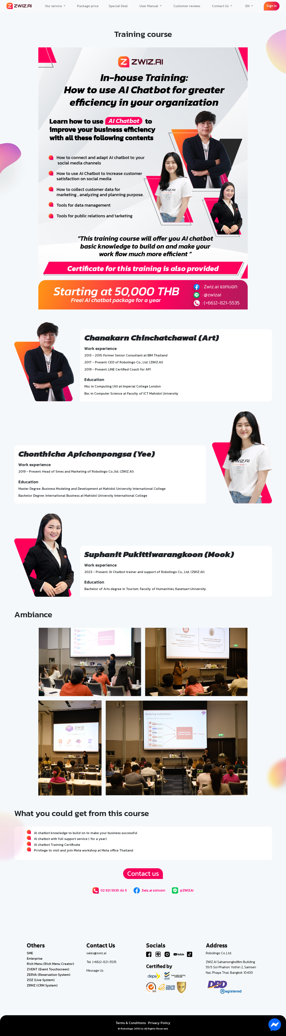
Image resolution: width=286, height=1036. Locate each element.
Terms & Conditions (131, 1022)
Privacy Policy (159, 1022)
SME (30, 952)
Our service (54, 5)
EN (247, 5)
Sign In (272, 5)
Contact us (143, 873)
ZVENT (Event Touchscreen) (48, 969)
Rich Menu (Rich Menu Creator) (50, 963)
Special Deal (118, 5)
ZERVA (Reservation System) (48, 974)
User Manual (149, 5)
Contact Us (220, 5)
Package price (88, 5)
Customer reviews (186, 5)
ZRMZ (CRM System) (42, 985)
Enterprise (35, 958)
